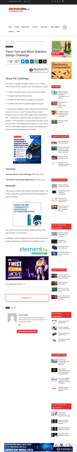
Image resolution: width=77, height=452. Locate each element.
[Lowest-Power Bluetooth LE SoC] (54, 241)
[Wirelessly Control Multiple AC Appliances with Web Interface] (54, 164)
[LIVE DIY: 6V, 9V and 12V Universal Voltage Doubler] (54, 289)
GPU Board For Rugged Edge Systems (64, 340)
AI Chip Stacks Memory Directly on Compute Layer (64, 254)
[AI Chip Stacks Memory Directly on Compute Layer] (54, 254)
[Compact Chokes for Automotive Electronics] (54, 328)
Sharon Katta (11, 61)
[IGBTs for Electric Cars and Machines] (54, 322)
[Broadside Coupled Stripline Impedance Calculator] (54, 421)
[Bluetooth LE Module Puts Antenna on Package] (54, 234)
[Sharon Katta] (8, 61)
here (23, 284)
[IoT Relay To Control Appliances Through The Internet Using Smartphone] (54, 113)
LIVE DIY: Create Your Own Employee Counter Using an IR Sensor (64, 276)
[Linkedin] (58, 1)
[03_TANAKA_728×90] (38, 451)
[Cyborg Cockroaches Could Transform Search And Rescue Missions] (54, 207)
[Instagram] (55, 1)
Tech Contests (24, 41)
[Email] (40, 61)
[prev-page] (52, 127)
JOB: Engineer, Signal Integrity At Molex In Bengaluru (63, 389)
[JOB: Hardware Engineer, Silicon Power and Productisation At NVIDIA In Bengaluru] (54, 370)
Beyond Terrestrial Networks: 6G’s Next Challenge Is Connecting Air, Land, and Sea (63, 95)
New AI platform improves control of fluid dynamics (63, 200)
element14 (13, 307)
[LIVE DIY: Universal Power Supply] (54, 283)
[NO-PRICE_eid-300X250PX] (61, 57)
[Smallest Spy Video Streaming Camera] (54, 158)
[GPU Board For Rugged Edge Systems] (54, 340)
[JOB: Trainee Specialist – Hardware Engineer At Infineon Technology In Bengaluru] (54, 379)
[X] (60, 1)
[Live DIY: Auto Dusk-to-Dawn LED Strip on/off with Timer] (54, 297)
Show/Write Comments (27, 331)
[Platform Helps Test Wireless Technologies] (54, 186)
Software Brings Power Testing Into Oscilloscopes (64, 192)
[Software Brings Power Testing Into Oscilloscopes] (54, 192)
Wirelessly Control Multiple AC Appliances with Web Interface (64, 164)
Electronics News (14, 41)
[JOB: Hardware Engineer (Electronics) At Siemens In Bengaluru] (54, 361)
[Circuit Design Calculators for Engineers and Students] (54, 414)
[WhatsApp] (36, 61)
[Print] (45, 61)
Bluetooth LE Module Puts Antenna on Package (63, 234)
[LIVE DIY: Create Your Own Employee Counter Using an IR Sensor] (54, 276)
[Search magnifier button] (65, 27)
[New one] (27, 163)
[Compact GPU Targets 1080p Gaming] (54, 334)
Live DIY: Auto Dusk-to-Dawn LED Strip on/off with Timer (64, 297)
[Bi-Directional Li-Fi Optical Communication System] (54, 103)
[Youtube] (63, 1)
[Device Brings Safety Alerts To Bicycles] (54, 247)
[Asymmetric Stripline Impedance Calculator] (54, 435)
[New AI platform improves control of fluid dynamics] (54, 200)
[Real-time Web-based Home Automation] (54, 142)
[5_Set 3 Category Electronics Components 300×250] (61, 78)
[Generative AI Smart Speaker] (54, 122)
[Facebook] (52, 1)
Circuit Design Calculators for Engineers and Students (64, 414)
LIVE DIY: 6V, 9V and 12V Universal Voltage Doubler (64, 290)
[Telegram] (23, 61)
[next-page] (55, 127)
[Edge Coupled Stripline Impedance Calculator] (54, 429)
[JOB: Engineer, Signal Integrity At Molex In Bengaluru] (54, 388)
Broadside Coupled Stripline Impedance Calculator (63, 422)
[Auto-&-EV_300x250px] (27, 225)
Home (7, 41)
